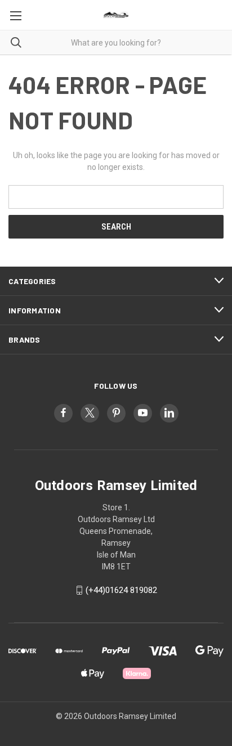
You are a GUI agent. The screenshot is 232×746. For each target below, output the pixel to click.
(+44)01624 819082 (121, 590)
